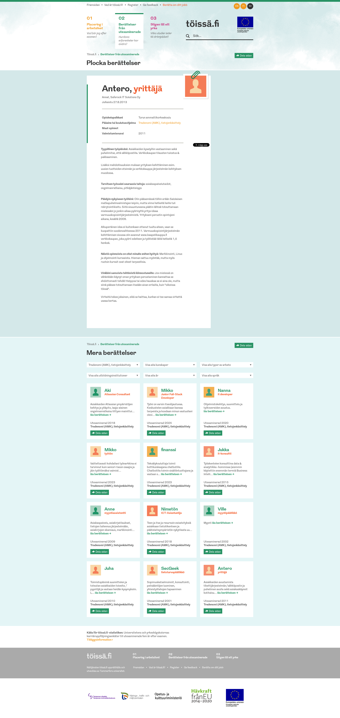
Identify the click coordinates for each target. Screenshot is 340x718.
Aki (107, 391)
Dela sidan (246, 55)
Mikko (167, 391)
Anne (109, 509)
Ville (222, 509)
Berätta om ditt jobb (175, 5)
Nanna (224, 391)
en (236, 6)
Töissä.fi (91, 54)
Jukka (223, 450)
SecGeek (170, 569)
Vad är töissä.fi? (113, 5)
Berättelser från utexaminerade (119, 54)
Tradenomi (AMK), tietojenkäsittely (159, 123)
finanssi (168, 450)
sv (250, 6)
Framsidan (93, 5)
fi (243, 6)
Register (133, 5)
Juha (109, 569)
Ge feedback (150, 5)
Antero (225, 569)
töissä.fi (202, 24)
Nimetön (169, 509)
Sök (189, 36)
